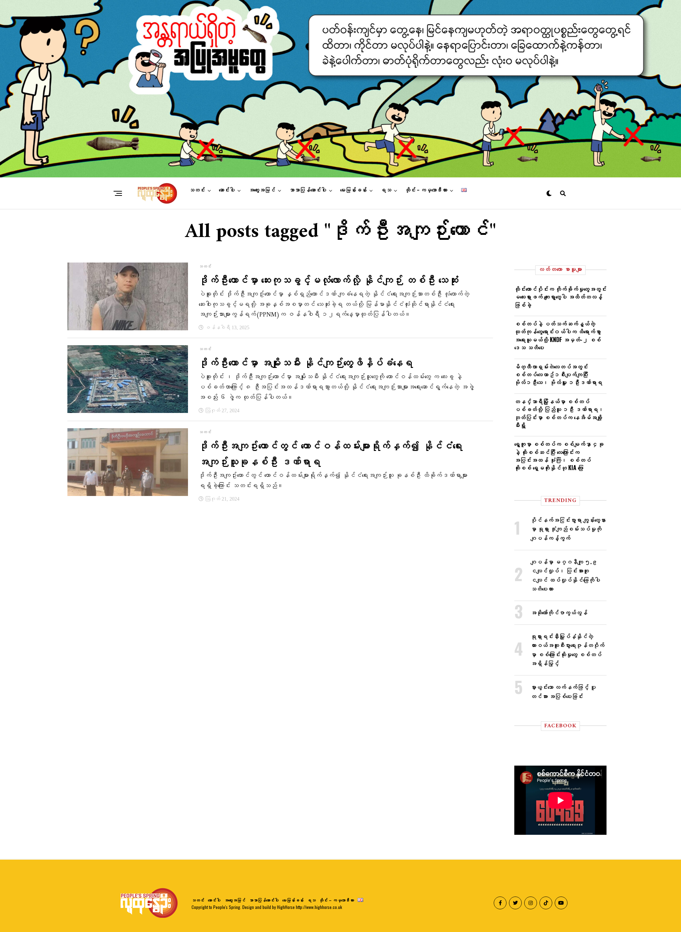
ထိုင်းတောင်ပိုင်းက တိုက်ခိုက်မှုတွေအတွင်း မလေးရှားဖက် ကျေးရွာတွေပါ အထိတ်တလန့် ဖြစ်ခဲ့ (560, 297)
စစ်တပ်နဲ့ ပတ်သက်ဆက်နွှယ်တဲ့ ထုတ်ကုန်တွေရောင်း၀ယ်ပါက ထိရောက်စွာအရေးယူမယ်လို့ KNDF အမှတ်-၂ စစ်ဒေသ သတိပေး (557, 335)
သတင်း (197, 190)
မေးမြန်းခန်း (353, 190)
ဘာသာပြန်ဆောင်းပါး (307, 190)
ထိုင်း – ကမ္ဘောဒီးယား (426, 190)
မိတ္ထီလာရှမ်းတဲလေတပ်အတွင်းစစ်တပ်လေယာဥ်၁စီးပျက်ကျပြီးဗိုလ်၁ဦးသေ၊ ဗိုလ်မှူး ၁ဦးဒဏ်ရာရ (558, 374)
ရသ (386, 190)
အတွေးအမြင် (262, 190)
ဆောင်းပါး (227, 190)
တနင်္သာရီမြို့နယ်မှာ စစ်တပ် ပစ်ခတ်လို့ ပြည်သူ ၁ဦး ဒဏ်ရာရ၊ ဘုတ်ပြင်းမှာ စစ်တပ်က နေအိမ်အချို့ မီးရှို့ (559, 413)
